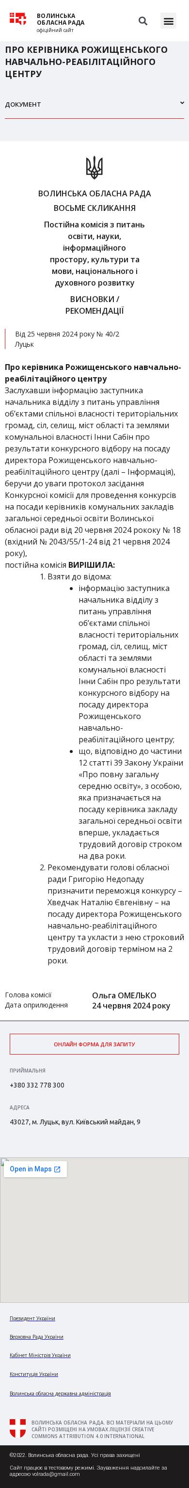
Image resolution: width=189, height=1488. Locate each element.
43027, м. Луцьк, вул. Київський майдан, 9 (75, 1122)
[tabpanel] (94, 581)
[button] (168, 21)
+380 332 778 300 (37, 1085)
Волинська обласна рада (60, 19)
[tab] (94, 108)
